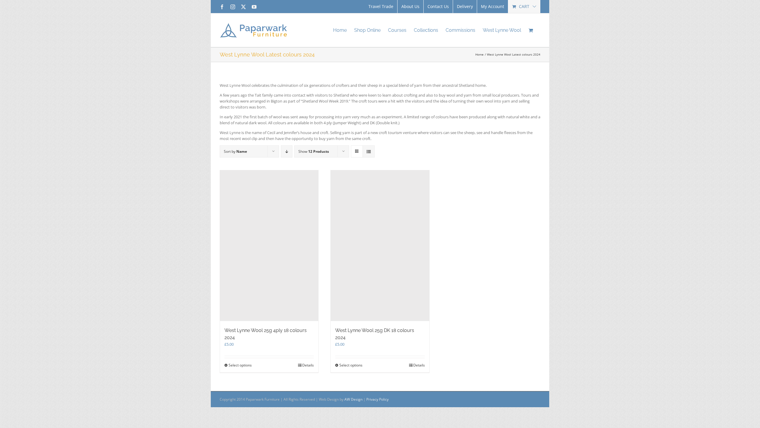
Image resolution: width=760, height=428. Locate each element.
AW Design (353, 399)
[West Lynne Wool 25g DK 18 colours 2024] (380, 245)
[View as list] (368, 151)
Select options (240, 365)
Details (308, 365)
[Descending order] (286, 151)
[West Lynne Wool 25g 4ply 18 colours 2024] (269, 245)
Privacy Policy (377, 399)
